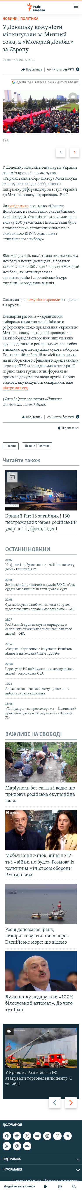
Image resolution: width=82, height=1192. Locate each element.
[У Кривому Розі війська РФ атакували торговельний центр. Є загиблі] (41, 1048)
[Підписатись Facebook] (7, 1136)
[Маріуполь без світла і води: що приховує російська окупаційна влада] (41, 762)
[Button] (31, 69)
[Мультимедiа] (45, 1186)
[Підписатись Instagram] (47, 1136)
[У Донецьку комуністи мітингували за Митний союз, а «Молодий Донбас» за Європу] (41, 111)
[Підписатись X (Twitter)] (27, 1136)
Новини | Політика (20, 19)
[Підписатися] (27, 1146)
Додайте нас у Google (19, 1186)
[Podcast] (17, 1146)
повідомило (18, 206)
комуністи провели (43, 300)
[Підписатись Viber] (57, 1136)
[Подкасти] (59, 1186)
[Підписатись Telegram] (67, 1136)
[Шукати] (74, 1186)
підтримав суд (15, 388)
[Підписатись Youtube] (37, 1136)
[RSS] (7, 1146)
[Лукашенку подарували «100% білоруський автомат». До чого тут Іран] (41, 971)
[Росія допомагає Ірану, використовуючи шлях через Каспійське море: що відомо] (41, 904)
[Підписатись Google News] (17, 1136)
